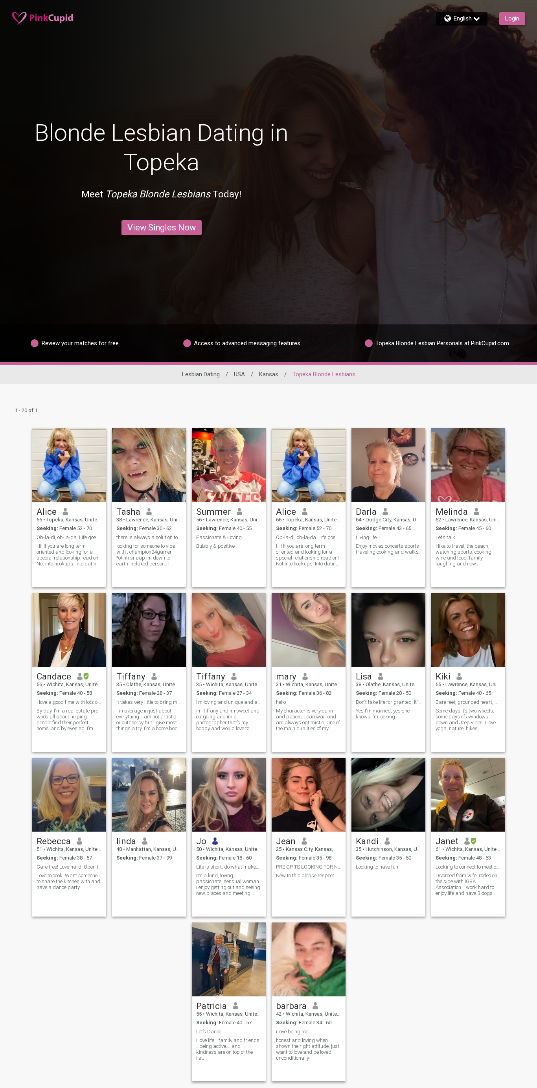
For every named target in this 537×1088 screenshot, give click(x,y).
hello (281, 702)
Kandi (367, 841)
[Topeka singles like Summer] (229, 465)
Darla (366, 511)
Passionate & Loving (219, 537)
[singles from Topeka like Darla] (388, 465)
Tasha (128, 511)
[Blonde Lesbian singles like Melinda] (468, 465)
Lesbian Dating (201, 374)
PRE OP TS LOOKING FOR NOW (308, 867)
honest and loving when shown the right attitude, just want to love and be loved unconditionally (307, 1049)
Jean (286, 841)
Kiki (443, 676)
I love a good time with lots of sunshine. (69, 702)
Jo (201, 841)
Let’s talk (445, 537)
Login (512, 18)
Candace (54, 676)
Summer (213, 511)
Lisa (364, 676)
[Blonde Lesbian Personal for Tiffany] (229, 630)
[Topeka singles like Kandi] (388, 795)
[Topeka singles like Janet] (468, 795)
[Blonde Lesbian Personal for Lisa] (388, 630)
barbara (291, 1006)
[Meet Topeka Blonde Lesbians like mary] (309, 630)
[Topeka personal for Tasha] (149, 465)
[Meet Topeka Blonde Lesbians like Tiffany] (149, 630)
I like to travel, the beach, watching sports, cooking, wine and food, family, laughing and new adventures (464, 555)
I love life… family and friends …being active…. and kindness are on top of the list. (227, 1049)
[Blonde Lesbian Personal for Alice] (69, 465)
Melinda (452, 511)
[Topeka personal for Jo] (229, 795)
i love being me (292, 1032)
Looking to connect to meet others (468, 867)
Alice (47, 511)
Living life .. (368, 537)
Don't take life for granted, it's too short (388, 702)
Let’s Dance (208, 1032)
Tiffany (130, 676)
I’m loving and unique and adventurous (228, 702)
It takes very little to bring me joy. (149, 702)
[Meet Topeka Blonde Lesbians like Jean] (309, 795)
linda (126, 841)
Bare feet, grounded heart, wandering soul (468, 702)
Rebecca (54, 841)
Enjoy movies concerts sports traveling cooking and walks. (388, 549)
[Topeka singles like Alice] (309, 465)
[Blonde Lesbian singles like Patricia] (229, 959)
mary (286, 676)
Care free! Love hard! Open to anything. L (69, 867)
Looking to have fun (377, 867)
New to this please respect (305, 875)
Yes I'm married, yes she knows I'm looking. (383, 714)
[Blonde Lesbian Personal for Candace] (69, 630)
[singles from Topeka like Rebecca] (69, 795)
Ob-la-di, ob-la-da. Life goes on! (69, 537)
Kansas (268, 374)
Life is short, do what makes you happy (228, 867)
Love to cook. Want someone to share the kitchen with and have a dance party (68, 881)
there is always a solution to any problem (149, 537)
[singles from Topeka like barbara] (309, 959)
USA (239, 374)
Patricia (211, 1006)
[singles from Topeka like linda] (149, 795)
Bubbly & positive (215, 546)
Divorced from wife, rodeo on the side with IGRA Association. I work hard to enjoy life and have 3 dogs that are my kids (466, 884)
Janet (447, 841)
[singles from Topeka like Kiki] (468, 630)
